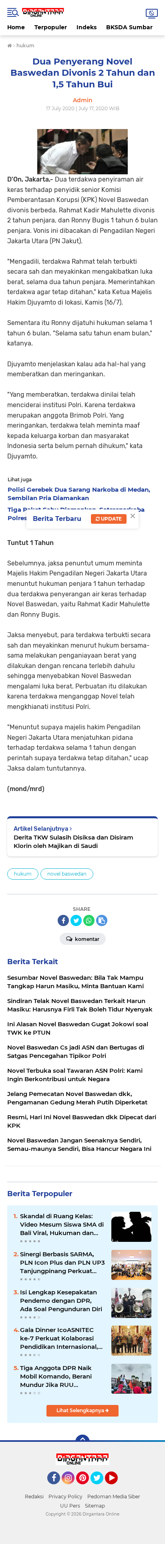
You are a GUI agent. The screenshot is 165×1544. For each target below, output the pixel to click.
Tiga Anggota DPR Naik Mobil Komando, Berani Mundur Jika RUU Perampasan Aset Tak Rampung (56, 1376)
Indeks (86, 27)
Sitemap (95, 1506)
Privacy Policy (65, 1497)
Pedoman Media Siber (113, 1497)
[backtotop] (82, 1442)
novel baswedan (67, 874)
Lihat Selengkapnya (80, 1410)
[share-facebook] (63, 920)
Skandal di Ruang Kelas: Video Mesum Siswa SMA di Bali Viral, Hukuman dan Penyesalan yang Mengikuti (62, 1224)
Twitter (101, 1488)
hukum (23, 874)
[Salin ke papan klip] (101, 920)
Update (111, 519)
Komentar (86, 939)
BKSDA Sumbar (129, 27)
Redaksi (34, 1497)
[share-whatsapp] (89, 920)
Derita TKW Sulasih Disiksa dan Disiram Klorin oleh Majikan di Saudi (73, 842)
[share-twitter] (76, 920)
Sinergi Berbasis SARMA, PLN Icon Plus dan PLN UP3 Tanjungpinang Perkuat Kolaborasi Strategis (62, 1262)
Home (16, 27)
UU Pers (70, 1506)
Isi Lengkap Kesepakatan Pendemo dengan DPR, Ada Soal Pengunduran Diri (61, 1300)
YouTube (117, 1488)
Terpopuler (50, 27)
